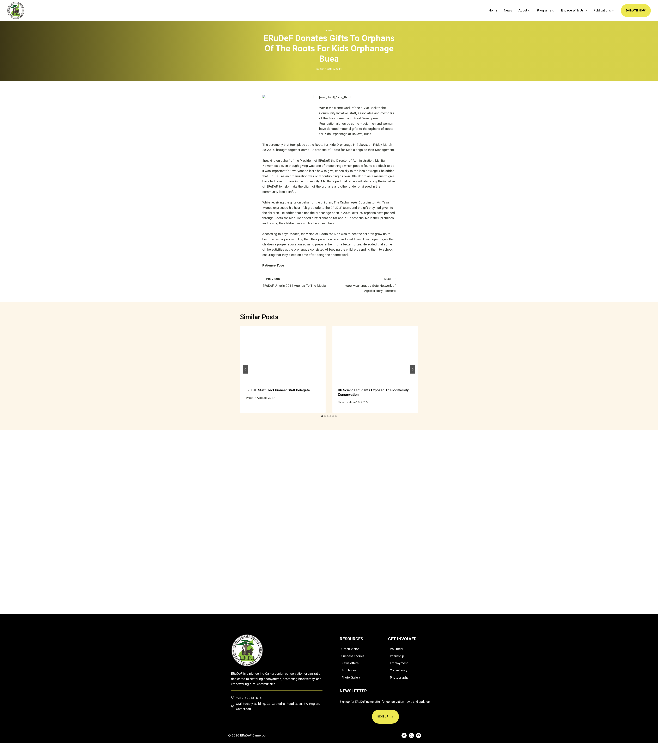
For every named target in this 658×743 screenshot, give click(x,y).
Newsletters (350, 663)
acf (322, 68)
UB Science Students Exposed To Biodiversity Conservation (373, 392)
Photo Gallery (351, 677)
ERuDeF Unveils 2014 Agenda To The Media (294, 282)
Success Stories (352, 656)
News (508, 10)
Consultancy (398, 670)
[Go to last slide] (245, 369)
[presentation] (283, 354)
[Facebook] (404, 735)
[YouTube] (418, 735)
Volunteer (397, 649)
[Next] (412, 369)
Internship (397, 656)
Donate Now (636, 11)
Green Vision (350, 649)
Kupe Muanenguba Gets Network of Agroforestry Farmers (370, 285)
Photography (399, 677)
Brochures (348, 670)
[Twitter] (411, 735)
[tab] (322, 416)
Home (493, 10)
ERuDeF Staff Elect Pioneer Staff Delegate (278, 390)
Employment (399, 663)
